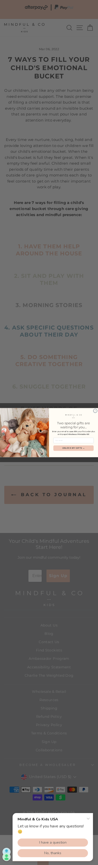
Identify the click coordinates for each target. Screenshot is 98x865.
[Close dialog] (95, 410)
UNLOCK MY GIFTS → (73, 448)
